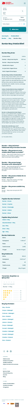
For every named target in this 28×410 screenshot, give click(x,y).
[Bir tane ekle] (24, 24)
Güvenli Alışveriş (7, 373)
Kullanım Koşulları (8, 360)
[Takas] (22, 11)
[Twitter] (11, 351)
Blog (4, 376)
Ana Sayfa (5, 36)
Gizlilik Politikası (7, 362)
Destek (5, 375)
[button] (24, 3)
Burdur (4, 38)
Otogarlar (6, 387)
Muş (10, 38)
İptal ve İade (6, 371)
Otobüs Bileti (15, 36)
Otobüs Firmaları (8, 385)
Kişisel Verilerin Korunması (10, 364)
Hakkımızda (6, 359)
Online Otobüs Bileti (8, 383)
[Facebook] (7, 351)
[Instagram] (4, 351)
